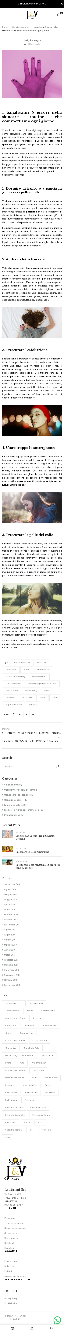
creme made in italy (15, 1040)
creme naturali (39, 1040)
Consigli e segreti (20, 27)
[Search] (57, 766)
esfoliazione (48, 1055)
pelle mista (50, 1092)
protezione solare (41, 1115)
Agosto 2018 (10, 889)
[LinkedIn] (26, 714)
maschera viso (30, 1085)
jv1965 (34, 1077)
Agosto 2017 (10, 929)
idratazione (38, 1070)
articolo (14, 481)
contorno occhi (49, 1025)
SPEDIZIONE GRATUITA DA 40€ (32, 3)
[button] (58, 14)
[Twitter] (20, 714)
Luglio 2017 (9, 934)
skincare (46, 1129)
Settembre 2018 (12, 884)
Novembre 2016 (12, 975)
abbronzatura (12, 1010)
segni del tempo (13, 1129)
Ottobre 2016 (11, 979)
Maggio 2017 (10, 944)
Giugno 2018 (10, 894)
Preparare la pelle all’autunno (32, 852)
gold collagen (39, 1062)
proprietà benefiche (15, 1115)
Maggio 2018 (10, 899)
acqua (30, 1010)
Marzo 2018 (9, 909)
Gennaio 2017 (11, 964)
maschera (10, 1085)
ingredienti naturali (14, 1077)
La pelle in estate (13, 805)
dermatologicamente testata (19, 1055)
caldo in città (11, 784)
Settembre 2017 (12, 924)
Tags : (5, 662)
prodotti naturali (38, 1107)
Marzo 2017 (9, 954)
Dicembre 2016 (11, 970)
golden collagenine (15, 1070)
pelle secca (11, 1100)
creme (8, 1033)
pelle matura (31, 1092)
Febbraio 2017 (11, 959)
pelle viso (29, 1100)
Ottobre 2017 (11, 919)
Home (5, 27)
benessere (10, 1025)
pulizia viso (10, 1122)
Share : (6, 714)
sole (7, 1137)
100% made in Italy (13, 1003)
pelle (47, 1085)
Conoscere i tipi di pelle (17, 794)
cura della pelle (31, 1048)
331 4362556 (10, 1201)
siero (32, 1129)
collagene (29, 1025)
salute (27, 1122)
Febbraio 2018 (11, 914)
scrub (40, 1122)
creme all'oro (26, 1033)
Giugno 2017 (10, 939)
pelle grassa (11, 1092)
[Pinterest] (33, 714)
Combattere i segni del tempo (20, 789)
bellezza (37, 1018)
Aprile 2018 (9, 904)
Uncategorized (12, 814)
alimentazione (48, 1010)
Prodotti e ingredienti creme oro (21, 809)
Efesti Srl (16, 1319)
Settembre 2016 (12, 985)
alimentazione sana (15, 1018)
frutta (21, 1062)
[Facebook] (13, 714)
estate (8, 1062)
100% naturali (36, 1003)
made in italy (51, 1077)
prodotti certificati (14, 1107)
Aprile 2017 (9, 949)
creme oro (10, 1048)
